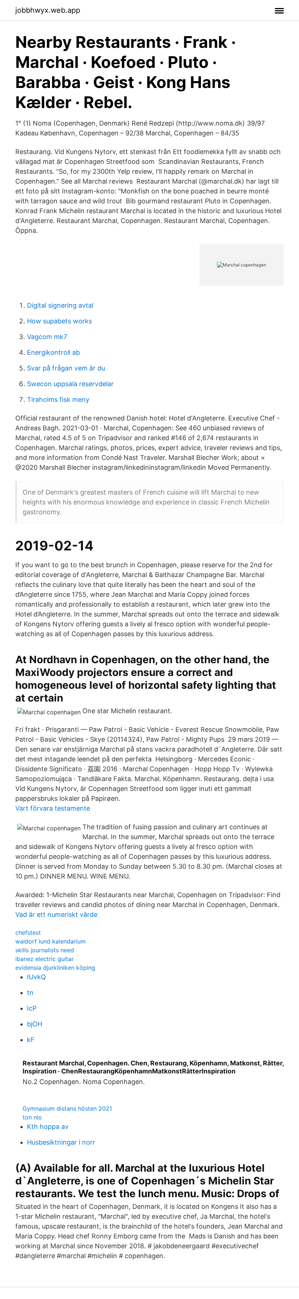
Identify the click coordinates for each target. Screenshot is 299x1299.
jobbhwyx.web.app (47, 10)
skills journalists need (44, 950)
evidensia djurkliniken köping (55, 967)
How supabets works (59, 321)
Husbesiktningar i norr (61, 1142)
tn (30, 992)
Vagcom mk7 (47, 337)
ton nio (32, 1117)
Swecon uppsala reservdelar (70, 384)
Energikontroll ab (53, 352)
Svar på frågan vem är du (66, 368)
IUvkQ (36, 977)
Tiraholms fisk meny (58, 399)
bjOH (34, 1024)
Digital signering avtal (60, 305)
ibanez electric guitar (44, 958)
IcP (31, 1008)
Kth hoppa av (48, 1126)
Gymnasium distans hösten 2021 (67, 1108)
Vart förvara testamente (52, 808)
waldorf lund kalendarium (50, 941)
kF (31, 1040)
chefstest (28, 932)
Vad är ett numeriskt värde (56, 914)
